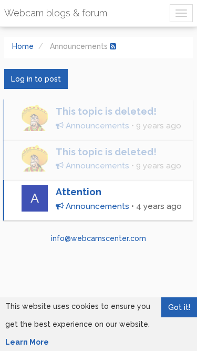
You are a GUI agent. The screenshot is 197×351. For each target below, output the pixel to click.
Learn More (27, 342)
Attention (78, 191)
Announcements (96, 126)
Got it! (179, 307)
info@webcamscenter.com (98, 238)
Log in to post (36, 79)
